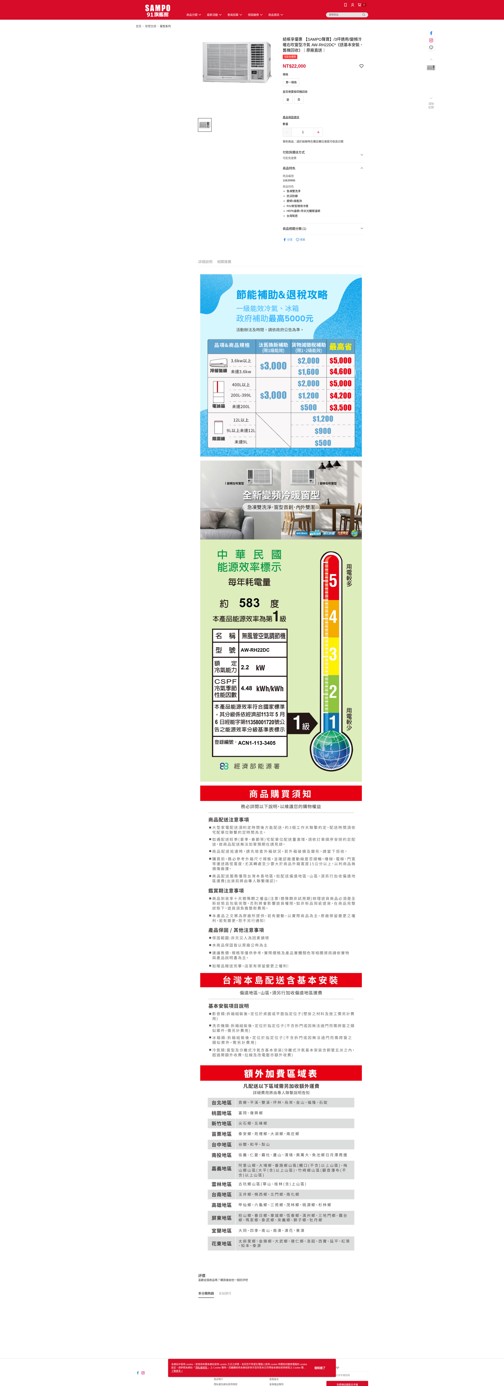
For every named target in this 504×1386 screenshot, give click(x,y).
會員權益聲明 (276, 1384)
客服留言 (274, 1379)
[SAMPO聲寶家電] (158, 10)
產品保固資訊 (291, 117)
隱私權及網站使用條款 (225, 1384)
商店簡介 (218, 1379)
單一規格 (291, 82)
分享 (290, 239)
